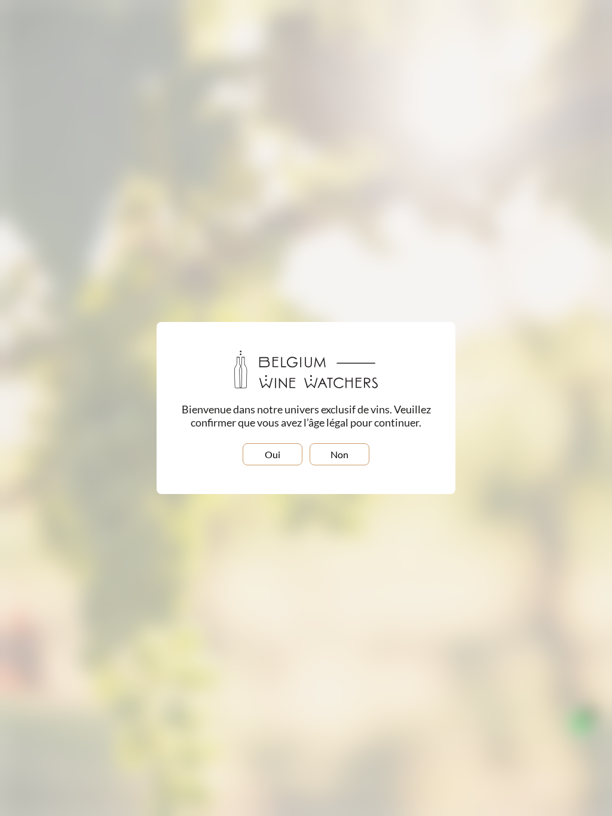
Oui (272, 454)
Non (339, 454)
